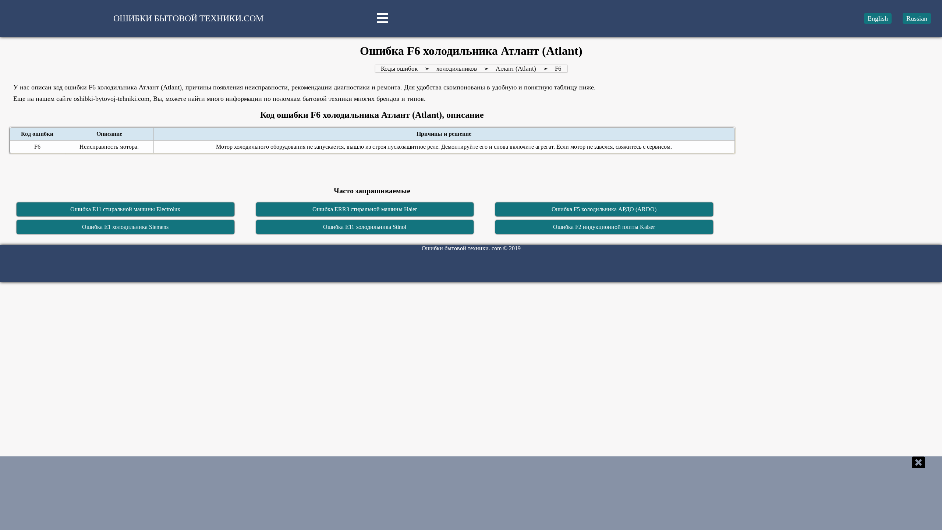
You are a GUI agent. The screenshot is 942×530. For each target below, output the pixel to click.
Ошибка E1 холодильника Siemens (125, 227)
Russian (916, 18)
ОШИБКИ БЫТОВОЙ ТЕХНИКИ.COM (188, 18)
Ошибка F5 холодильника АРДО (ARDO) (604, 209)
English (878, 18)
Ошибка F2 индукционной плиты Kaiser (604, 227)
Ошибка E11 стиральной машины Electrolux (125, 209)
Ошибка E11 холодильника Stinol (364, 227)
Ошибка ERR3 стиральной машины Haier (364, 209)
